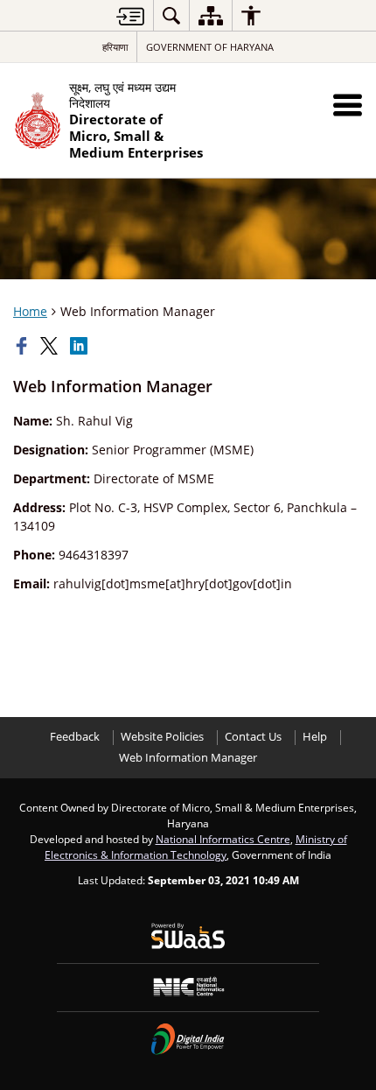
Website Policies (162, 736)
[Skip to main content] (130, 16)
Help (315, 736)
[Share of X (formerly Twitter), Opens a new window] (50, 345)
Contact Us (253, 736)
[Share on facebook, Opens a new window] (23, 345)
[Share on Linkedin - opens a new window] (80, 345)
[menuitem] (171, 15)
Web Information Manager (188, 757)
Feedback (75, 736)
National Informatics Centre (223, 839)
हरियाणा (115, 46)
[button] (347, 104)
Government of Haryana (210, 46)
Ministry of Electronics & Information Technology (196, 846)
